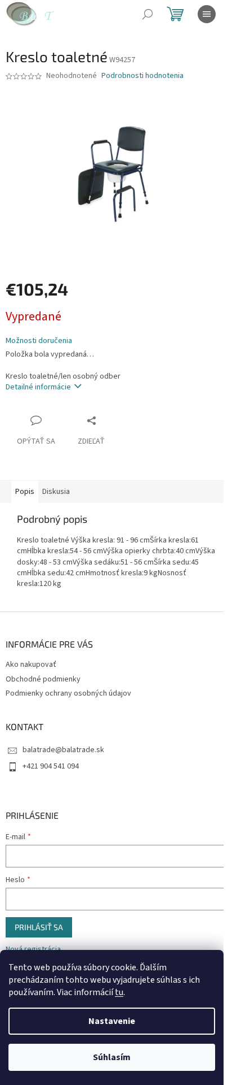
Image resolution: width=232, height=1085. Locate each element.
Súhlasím (112, 1057)
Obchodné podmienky (43, 679)
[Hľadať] (147, 14)
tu (119, 992)
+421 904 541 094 (51, 766)
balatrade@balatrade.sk (63, 750)
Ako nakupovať (31, 664)
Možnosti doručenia (39, 341)
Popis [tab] (24, 491)
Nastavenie (111, 1021)
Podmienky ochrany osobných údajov (68, 693)
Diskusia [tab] (56, 491)
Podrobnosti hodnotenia (142, 76)
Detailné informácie (38, 387)
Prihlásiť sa (39, 927)
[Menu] (206, 14)
